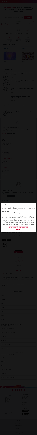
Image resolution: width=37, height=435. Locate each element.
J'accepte (18, 229)
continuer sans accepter (13, 227)
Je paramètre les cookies (23, 227)
